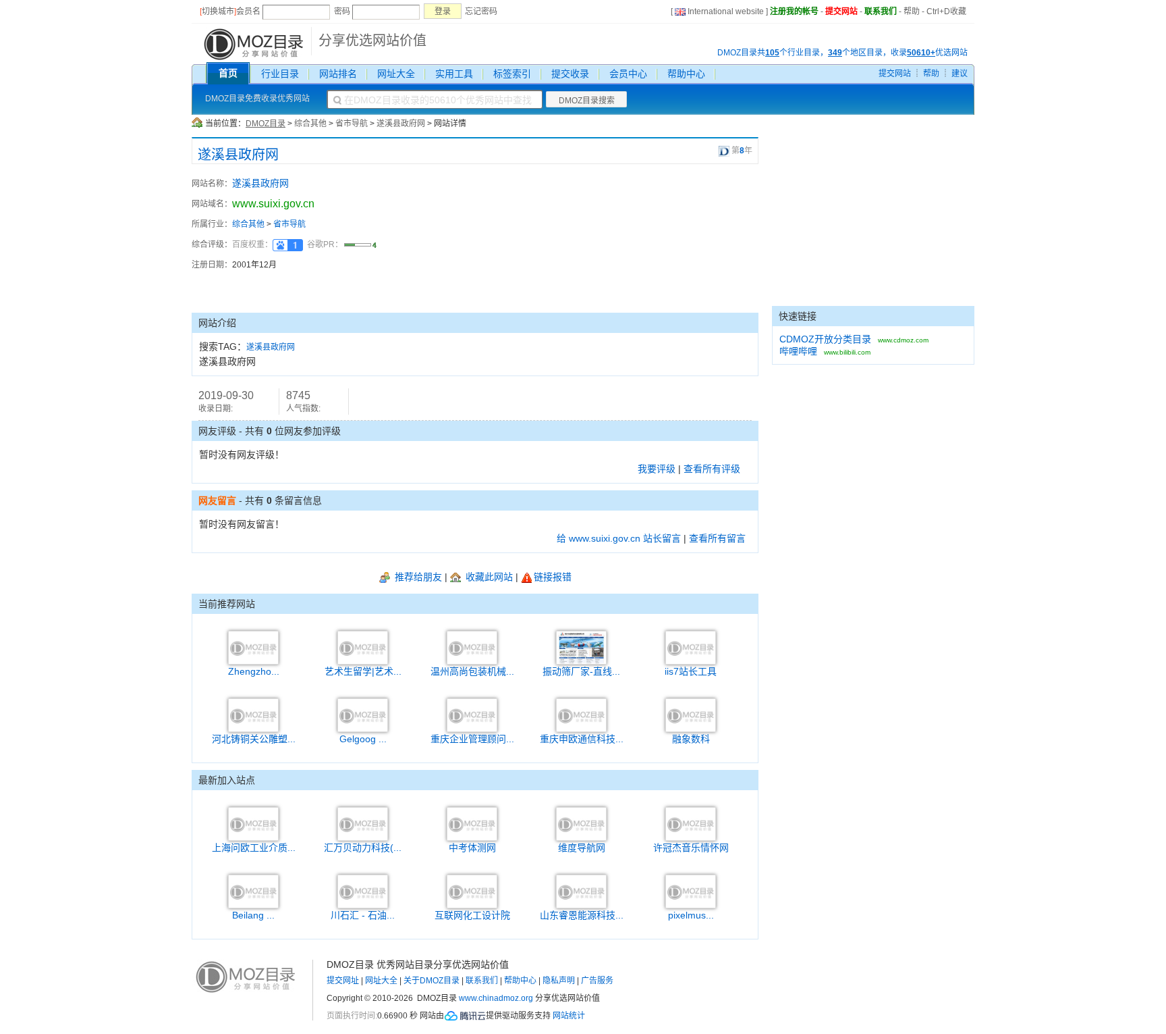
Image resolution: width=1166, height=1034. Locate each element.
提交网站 (841, 11)
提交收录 (570, 73)
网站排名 (338, 73)
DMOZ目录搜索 (587, 100)
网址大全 (396, 73)
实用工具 (454, 73)
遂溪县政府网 (401, 123)
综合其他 (310, 123)
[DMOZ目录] (252, 43)
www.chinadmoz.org (496, 998)
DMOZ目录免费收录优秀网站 (257, 98)
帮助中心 (686, 73)
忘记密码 (481, 11)
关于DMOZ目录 (432, 980)
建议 (959, 73)
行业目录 (280, 73)
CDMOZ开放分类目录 (825, 339)
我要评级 (656, 468)
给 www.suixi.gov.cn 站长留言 (619, 538)
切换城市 (218, 11)
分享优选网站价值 (372, 40)
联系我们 (880, 11)
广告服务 (597, 980)
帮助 (912, 11)
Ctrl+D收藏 (946, 11)
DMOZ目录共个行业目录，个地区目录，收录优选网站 (842, 52)
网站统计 (569, 1015)
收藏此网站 (488, 576)
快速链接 (797, 316)
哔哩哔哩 (798, 351)
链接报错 (553, 576)
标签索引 (512, 73)
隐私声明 (559, 980)
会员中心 (628, 73)
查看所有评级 (712, 468)
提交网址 (343, 980)
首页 (228, 73)
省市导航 (351, 123)
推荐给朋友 (417, 576)
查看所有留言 (717, 538)
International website (726, 11)
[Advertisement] (684, 238)
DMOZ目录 (265, 123)
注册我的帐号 (794, 11)
